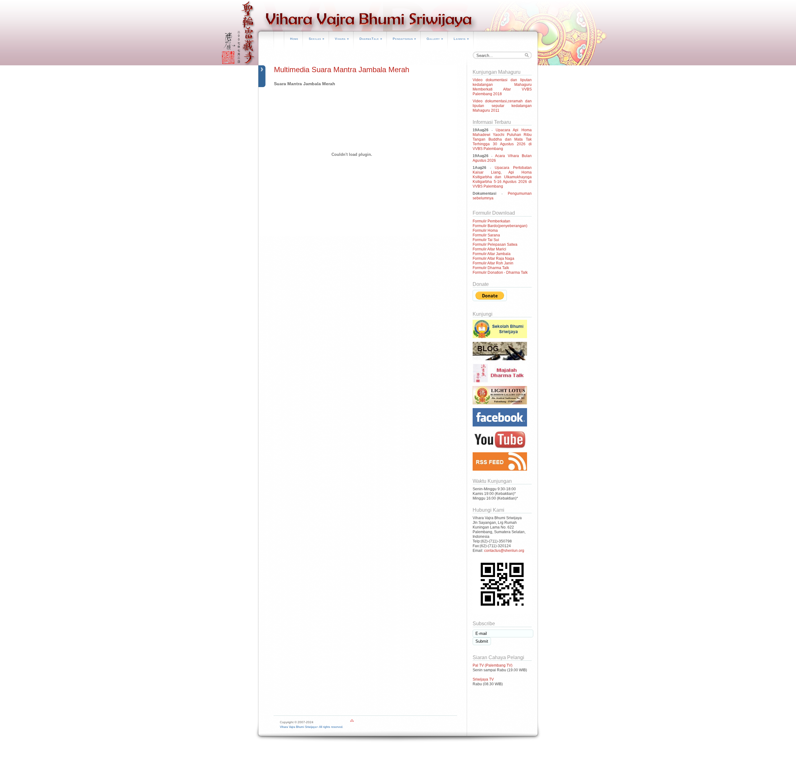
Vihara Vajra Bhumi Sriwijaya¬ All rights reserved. (311, 727)
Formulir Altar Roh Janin (493, 263)
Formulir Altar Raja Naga (493, 258)
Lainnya (461, 38)
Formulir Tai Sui (486, 240)
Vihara (342, 38)
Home (294, 38)
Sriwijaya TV (483, 679)
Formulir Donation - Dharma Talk (500, 272)
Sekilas (317, 38)
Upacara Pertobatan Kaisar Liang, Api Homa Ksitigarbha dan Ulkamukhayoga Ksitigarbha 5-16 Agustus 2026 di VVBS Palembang (502, 177)
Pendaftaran (404, 38)
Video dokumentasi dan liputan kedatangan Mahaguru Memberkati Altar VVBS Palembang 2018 (502, 87)
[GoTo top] (351, 722)
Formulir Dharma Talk (491, 268)
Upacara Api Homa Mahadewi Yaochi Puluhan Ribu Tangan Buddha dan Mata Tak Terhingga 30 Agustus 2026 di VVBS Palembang (502, 139)
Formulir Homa (485, 230)
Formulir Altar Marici (489, 249)
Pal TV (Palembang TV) (492, 665)
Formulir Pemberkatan (491, 221)
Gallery (435, 38)
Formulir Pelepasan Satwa (495, 244)
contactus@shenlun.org (504, 550)
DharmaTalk (370, 38)
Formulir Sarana (486, 235)
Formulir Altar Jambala (492, 254)
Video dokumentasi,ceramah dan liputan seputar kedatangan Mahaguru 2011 (502, 106)
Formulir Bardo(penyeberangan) (500, 226)
